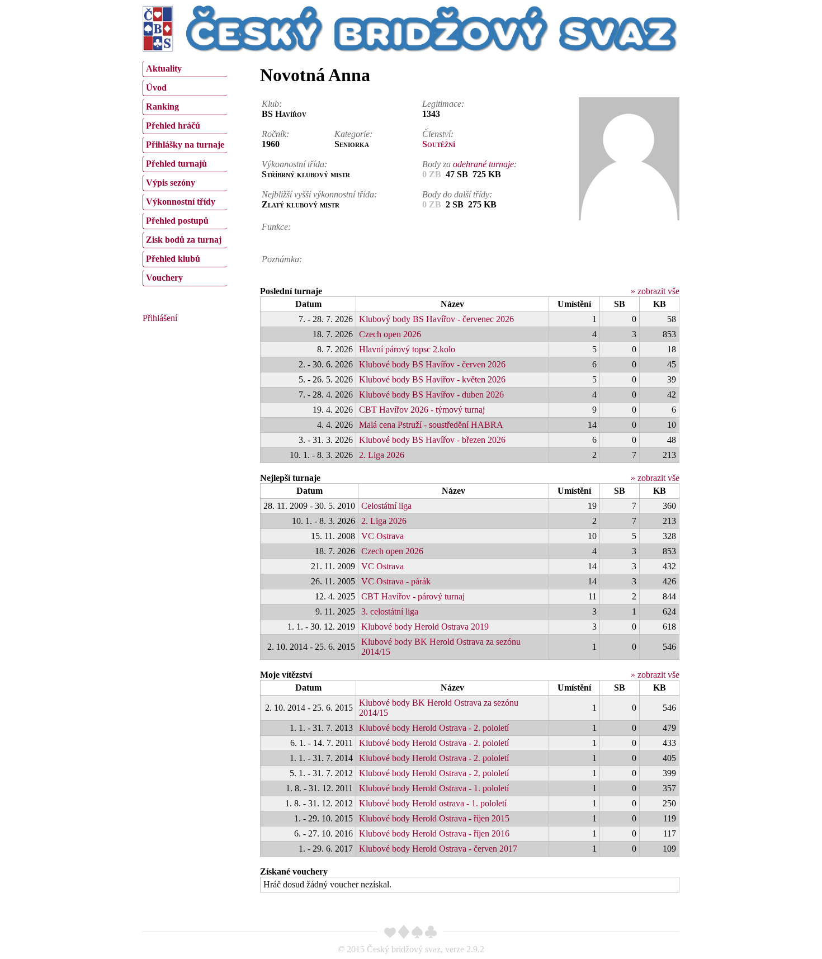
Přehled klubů (173, 258)
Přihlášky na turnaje (185, 144)
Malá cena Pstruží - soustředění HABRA (431, 424)
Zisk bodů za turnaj (183, 239)
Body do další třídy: (457, 194)
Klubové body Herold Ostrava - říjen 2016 (434, 833)
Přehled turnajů (176, 163)
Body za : (469, 164)
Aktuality (164, 68)
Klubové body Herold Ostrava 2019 (425, 626)
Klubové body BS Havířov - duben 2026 (431, 394)
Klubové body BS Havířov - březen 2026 (432, 440)
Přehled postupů (177, 220)
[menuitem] (185, 69)
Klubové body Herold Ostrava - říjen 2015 (434, 818)
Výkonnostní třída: (294, 164)
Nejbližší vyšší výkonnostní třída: (319, 194)
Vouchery (164, 277)
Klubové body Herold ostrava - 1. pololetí (433, 803)
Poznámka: (282, 259)
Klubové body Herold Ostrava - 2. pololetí (434, 728)
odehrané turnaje (483, 164)
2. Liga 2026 (381, 455)
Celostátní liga (386, 506)
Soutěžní (438, 144)
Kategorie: (353, 134)
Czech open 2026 (390, 334)
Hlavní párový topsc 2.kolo (407, 349)
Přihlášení (160, 318)
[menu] (185, 172)
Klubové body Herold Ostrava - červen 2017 (438, 848)
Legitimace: (443, 103)
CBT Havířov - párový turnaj (413, 596)
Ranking (162, 106)
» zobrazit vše (655, 291)
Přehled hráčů (173, 125)
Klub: (272, 103)
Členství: (437, 134)
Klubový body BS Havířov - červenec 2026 (436, 319)
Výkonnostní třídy (180, 201)
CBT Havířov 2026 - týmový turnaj (422, 409)
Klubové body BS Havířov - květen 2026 (432, 379)
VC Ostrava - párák (396, 581)
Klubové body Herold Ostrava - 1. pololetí (434, 788)
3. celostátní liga (389, 611)
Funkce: (276, 227)
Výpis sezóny (170, 182)
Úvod (156, 87)
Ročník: (275, 134)
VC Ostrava (382, 536)
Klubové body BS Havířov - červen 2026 (432, 364)
